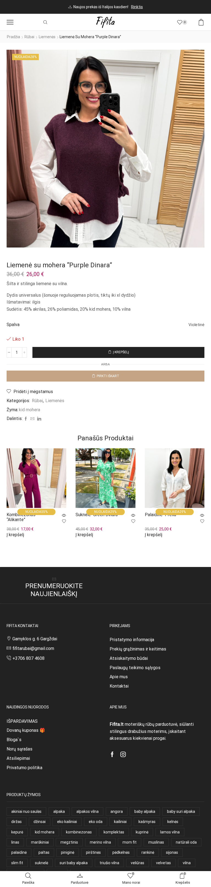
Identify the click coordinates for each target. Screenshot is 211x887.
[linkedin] (38, 419)
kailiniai (120, 821)
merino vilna (100, 842)
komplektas (114, 832)
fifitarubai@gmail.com (33, 648)
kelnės (172, 821)
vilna (187, 863)
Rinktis (137, 7)
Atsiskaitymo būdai (129, 658)
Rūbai (29, 37)
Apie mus (119, 676)
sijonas (172, 852)
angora (116, 811)
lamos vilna (170, 832)
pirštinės (93, 852)
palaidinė (19, 852)
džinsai (40, 821)
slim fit (17, 863)
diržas (16, 821)
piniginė (67, 852)
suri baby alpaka (74, 863)
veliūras (137, 863)
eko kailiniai (67, 821)
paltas (43, 852)
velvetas (163, 863)
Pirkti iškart (108, 376)
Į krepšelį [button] (15, 534)
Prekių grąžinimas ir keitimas (138, 649)
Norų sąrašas (19, 749)
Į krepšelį (121, 352)
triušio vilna (109, 863)
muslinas (156, 842)
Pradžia (13, 37)
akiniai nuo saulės (26, 811)
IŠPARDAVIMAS (22, 721)
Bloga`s (14, 739)
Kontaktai (119, 686)
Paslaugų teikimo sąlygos (135, 667)
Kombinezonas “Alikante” (21, 517)
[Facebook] (26, 419)
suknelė (41, 863)
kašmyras (147, 821)
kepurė (17, 832)
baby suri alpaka (181, 811)
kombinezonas (79, 832)
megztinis (69, 842)
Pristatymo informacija (132, 639)
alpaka (59, 811)
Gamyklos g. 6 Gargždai (34, 638)
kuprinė (142, 832)
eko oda (95, 821)
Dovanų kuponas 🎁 (26, 730)
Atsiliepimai (18, 758)
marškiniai (40, 842)
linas (15, 842)
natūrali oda (186, 842)
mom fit (130, 842)
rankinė (147, 852)
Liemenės (47, 37)
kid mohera (29, 409)
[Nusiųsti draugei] (32, 419)
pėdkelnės (121, 852)
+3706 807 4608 (28, 658)
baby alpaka (144, 811)
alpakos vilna (87, 811)
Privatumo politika (24, 767)
